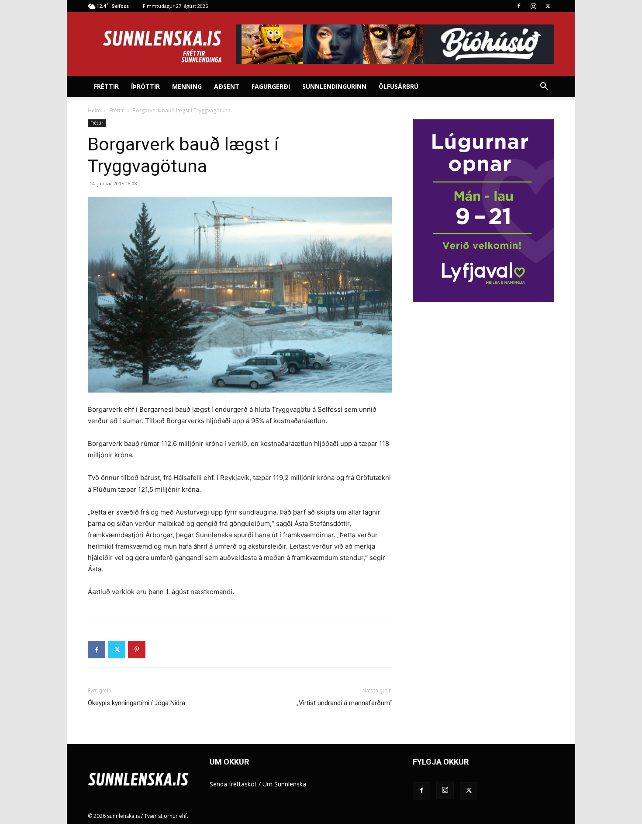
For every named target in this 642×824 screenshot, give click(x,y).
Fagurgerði (271, 86)
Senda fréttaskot (233, 784)
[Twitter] (547, 6)
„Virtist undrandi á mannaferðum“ (344, 703)
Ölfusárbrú (398, 86)
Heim (94, 110)
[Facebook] (518, 6)
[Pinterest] (136, 649)
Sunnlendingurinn (334, 86)
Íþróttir (145, 86)
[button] (543, 87)
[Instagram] (533, 6)
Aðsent (226, 86)
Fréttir (106, 86)
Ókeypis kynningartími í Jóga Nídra (136, 703)
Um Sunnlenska (284, 784)
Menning (187, 86)
